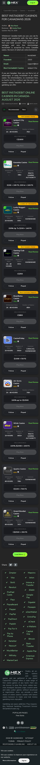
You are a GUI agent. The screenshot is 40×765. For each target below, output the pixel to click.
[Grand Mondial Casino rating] (18, 516)
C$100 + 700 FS (20, 489)
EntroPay (31, 617)
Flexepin (32, 607)
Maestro (31, 573)
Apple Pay (31, 651)
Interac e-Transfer (30, 583)
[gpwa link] (33, 728)
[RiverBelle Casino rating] (18, 301)
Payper (12, 609)
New (24, 110)
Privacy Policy (24, 741)
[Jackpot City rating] (18, 125)
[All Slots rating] (18, 386)
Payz (12, 599)
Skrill (12, 582)
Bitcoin (32, 639)
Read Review (32, 121)
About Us (32, 744)
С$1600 (20, 139)
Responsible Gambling (14, 744)
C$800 (20, 315)
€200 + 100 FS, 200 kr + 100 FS (20, 185)
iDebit (31, 590)
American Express (30, 657)
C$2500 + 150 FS (20, 532)
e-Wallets (31, 626)
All (4, 110)
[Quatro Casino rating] (18, 472)
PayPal (12, 614)
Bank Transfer (30, 645)
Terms (11, 741)
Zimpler (12, 573)
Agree (24, 760)
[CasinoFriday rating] (18, 341)
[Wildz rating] (18, 426)
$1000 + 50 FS (20, 359)
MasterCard (12, 660)
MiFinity (12, 655)
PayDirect (12, 619)
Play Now (20, 146)
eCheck (31, 621)
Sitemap (29, 738)
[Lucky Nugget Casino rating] (18, 212)
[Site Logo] (16, 3)
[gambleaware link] (22, 728)
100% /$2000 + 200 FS (20, 446)
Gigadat (31, 602)
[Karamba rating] (18, 165)
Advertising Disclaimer (11, 103)
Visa (12, 577)
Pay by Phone (10, 635)
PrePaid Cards (10, 593)
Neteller (13, 641)
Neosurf (12, 646)
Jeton (31, 577)
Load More (19, 554)
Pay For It (12, 628)
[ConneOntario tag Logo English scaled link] (19, 731)
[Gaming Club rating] (18, 256)
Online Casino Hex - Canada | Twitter (22, 723)
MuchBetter (12, 650)
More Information (9, 760)
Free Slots (20, 715)
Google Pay (29, 596)
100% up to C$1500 (19, 400)
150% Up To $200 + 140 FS (20, 228)
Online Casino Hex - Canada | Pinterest (18, 723)
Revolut (12, 587)
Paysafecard (12, 604)
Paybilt (12, 624)
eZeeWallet (31, 612)
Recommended (14, 110)
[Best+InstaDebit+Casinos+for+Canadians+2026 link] (11, 564)
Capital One (29, 632)
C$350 (20, 274)
